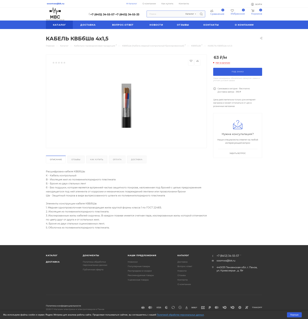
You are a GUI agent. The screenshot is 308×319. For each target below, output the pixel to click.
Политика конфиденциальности (63, 305)
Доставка (136, 159)
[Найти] (201, 14)
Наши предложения (142, 255)
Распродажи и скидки (140, 270)
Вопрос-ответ (184, 266)
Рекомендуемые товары (141, 275)
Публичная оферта (93, 269)
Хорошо (294, 314)
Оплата (117, 159)
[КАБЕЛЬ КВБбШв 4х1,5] (126, 106)
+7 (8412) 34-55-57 (102, 14)
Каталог (52, 255)
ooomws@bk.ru (226, 260)
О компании (184, 284)
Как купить (96, 159)
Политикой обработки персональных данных (180, 314)
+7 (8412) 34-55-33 (127, 14)
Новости (182, 270)
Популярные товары (139, 266)
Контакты (182, 279)
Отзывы (76, 159)
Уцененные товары (138, 279)
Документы (91, 255)
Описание (56, 159)
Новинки (133, 261)
